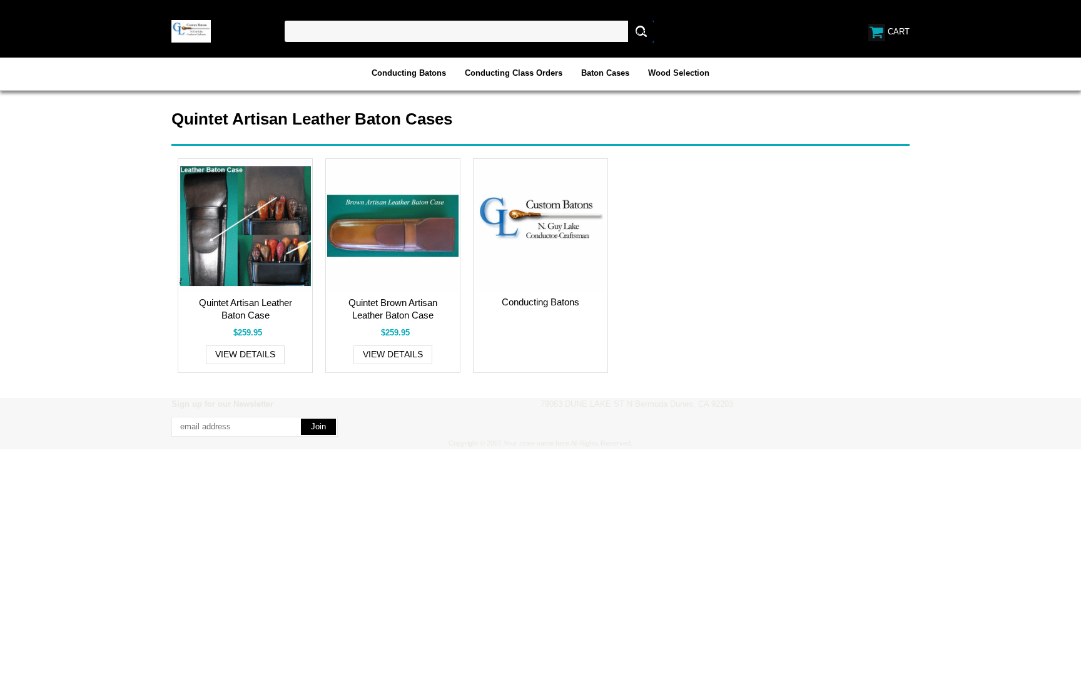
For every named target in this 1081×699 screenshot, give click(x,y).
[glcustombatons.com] (191, 30)
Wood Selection (678, 73)
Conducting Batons (409, 73)
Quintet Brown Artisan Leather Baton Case (392, 308)
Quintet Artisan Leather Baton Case (245, 308)
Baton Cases (605, 73)
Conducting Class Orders (513, 73)
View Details (245, 354)
